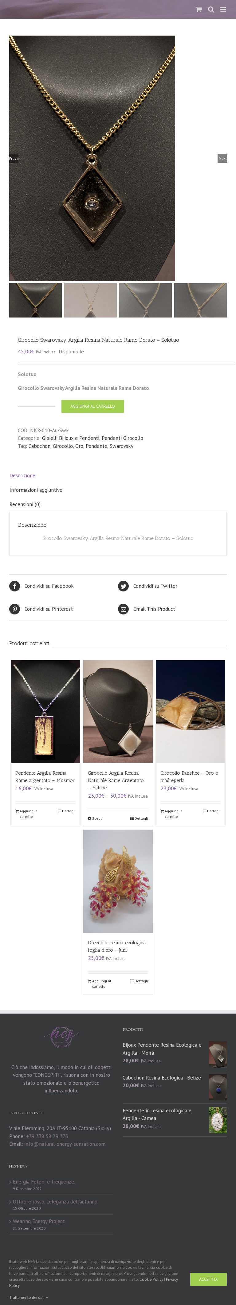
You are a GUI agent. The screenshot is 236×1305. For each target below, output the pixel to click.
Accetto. (208, 1279)
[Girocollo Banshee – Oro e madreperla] (191, 711)
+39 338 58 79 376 (47, 1136)
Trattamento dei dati (27, 1297)
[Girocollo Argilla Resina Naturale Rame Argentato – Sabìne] (118, 711)
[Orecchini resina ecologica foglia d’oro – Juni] (118, 881)
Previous (13, 158)
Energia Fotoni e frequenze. (44, 1181)
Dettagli (69, 811)
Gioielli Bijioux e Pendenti (70, 438)
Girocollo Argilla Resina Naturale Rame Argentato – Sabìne (116, 780)
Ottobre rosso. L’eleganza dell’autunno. (55, 1201)
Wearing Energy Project (39, 1221)
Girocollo (63, 446)
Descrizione (22, 475)
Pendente (96, 446)
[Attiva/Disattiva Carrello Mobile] (199, 9)
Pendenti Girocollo (122, 438)
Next (222, 158)
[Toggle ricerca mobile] (211, 9)
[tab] (118, 475)
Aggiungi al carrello (92, 406)
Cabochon (39, 446)
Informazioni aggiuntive (36, 490)
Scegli (97, 818)
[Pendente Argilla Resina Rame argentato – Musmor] (46, 711)
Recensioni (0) (25, 504)
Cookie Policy (151, 1279)
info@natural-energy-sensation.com (64, 1144)
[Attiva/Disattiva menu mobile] (223, 9)
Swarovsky (121, 446)
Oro (79, 446)
